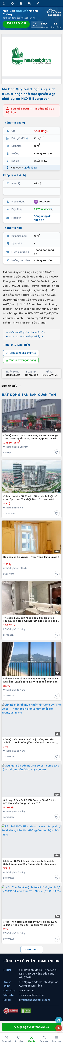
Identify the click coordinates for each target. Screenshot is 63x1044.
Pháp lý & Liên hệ (14, 175)
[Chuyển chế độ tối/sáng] (4, 3)
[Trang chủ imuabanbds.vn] (53, 12)
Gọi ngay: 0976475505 (32, 1027)
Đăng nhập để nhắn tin (42, 218)
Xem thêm (31, 949)
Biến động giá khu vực (23, 352)
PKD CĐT (43, 201)
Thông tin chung (14, 122)
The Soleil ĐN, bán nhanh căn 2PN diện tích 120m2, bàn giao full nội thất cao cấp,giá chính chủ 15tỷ (31, 619)
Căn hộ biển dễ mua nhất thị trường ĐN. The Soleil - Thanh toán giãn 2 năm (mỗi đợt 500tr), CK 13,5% (30, 741)
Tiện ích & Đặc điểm (16, 344)
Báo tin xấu (9, 385)
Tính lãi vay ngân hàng (22, 360)
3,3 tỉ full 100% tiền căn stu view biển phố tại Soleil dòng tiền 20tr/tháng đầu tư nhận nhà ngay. (29, 863)
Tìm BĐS (35, 24)
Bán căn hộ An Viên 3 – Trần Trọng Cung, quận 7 (31, 557)
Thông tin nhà (12, 227)
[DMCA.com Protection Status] (26, 1010)
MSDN (7, 970)
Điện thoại (10, 990)
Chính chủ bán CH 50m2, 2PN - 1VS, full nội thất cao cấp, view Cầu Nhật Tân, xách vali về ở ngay (30, 498)
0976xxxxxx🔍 (43, 209)
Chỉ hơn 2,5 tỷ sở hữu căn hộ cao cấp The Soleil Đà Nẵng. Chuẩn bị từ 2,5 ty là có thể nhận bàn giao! (30, 680)
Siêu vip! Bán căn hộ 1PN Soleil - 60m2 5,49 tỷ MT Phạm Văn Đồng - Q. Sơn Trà (30, 802)
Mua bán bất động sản (17, 332)
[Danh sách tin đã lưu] (13, 3)
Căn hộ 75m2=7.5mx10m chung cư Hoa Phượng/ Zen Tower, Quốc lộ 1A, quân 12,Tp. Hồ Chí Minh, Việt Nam (31, 437)
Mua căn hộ (37, 332)
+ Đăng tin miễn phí (16, 23)
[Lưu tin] (57, 452)
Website (9, 995)
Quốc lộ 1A (30, 167)
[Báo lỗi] (58, 1020)
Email (7, 999)
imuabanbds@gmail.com (35, 999)
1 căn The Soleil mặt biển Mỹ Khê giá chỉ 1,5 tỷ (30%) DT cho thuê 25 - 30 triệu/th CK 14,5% (30, 923)
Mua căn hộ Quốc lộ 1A (31, 336)
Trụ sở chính (7, 983)
